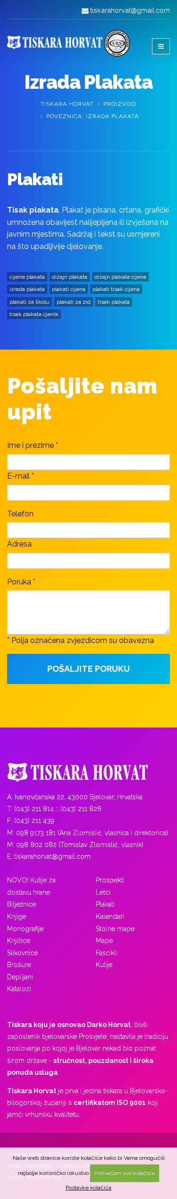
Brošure (19, 964)
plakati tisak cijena (116, 289)
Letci (103, 892)
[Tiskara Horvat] (88, 772)
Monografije (25, 929)
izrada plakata (27, 289)
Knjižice (18, 940)
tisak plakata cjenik (34, 314)
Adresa (19, 544)
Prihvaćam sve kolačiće (124, 1173)
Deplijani (20, 977)
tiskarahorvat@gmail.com (130, 10)
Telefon (20, 513)
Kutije (104, 964)
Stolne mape (115, 929)
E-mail (18, 475)
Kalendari (110, 916)
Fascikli (107, 953)
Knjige (16, 916)
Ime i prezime (30, 445)
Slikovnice (22, 953)
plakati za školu (29, 302)
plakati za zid (74, 302)
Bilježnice (21, 904)
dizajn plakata (69, 277)
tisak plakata (114, 302)
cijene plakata (27, 277)
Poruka (19, 581)
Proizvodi (120, 104)
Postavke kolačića (88, 1187)
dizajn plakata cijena (120, 277)
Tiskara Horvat (67, 104)
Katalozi (19, 989)
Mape (104, 940)
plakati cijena (68, 289)
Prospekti (110, 880)
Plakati (105, 904)
